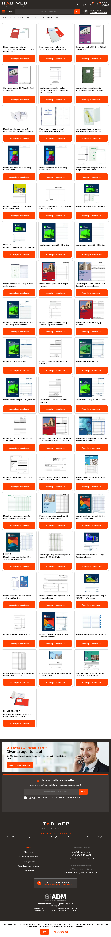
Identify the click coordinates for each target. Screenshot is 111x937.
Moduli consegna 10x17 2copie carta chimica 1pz (17, 207)
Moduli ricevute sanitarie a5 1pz (17, 634)
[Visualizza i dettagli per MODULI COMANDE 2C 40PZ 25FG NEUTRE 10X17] (19, 155)
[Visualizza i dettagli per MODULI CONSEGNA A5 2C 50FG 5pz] (56, 232)
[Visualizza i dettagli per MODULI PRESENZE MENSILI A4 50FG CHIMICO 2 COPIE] (92, 464)
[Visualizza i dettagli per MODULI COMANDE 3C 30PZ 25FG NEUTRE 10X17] (55, 155)
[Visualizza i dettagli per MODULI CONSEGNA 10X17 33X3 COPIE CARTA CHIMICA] (55, 193)
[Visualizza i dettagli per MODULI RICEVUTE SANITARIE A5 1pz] (19, 621)
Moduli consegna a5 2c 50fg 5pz (54, 245)
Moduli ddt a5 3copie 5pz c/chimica (92, 400)
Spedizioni (29, 871)
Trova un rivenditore (98, 13)
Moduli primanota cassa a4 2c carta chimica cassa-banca (16, 517)
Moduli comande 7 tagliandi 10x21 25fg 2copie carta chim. (91, 169)
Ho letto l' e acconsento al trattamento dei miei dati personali (55, 797)
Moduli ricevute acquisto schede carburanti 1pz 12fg (18, 597)
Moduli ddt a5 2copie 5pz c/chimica (19, 400)
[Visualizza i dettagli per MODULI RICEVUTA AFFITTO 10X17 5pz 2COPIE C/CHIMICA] (92, 542)
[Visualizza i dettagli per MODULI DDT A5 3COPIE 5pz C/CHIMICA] (92, 387)
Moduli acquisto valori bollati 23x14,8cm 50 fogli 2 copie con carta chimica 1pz (54, 90)
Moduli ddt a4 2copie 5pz (14, 361)
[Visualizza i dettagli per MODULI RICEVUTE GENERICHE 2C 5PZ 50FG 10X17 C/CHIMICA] (92, 583)
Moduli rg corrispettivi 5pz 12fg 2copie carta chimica (17, 558)
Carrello (105, 2)
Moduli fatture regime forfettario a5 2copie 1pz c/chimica (91, 439)
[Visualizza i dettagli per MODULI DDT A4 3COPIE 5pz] (92, 348)
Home (4, 18)
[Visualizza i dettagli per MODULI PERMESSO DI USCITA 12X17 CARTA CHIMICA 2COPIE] (55, 464)
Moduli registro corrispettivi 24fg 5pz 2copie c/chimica (90, 517)
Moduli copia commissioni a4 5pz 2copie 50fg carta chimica (18, 323)
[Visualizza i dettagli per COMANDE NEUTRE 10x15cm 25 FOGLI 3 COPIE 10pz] (19, 75)
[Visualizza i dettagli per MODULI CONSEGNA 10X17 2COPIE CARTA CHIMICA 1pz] (19, 193)
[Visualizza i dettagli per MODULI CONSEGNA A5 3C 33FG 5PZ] (92, 232)
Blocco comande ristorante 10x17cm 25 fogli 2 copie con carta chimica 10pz (18, 49)
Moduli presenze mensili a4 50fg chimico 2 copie (90, 478)
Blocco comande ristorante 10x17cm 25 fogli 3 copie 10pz (52, 48)
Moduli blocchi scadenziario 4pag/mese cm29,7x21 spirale (89, 89)
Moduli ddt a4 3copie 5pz (87, 361)
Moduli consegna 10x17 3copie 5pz (91, 206)
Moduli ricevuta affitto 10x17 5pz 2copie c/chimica (90, 556)
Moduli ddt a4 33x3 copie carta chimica (53, 362)
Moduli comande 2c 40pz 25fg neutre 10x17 (17, 169)
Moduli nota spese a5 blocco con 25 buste (18, 478)
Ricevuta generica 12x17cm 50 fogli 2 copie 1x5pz (55, 674)
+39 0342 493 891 (81, 855)
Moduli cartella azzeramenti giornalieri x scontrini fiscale (88, 130)
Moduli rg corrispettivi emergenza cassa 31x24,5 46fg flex (55, 556)
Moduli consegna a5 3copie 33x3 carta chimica (18, 285)
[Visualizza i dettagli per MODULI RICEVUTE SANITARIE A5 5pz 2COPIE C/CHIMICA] (55, 621)
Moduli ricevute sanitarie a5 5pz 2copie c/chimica (53, 635)
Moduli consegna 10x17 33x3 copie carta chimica (55, 207)
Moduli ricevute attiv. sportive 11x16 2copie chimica (54, 597)
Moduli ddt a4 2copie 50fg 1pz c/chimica (89, 323)
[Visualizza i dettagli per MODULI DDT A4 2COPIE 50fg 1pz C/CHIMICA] (92, 309)
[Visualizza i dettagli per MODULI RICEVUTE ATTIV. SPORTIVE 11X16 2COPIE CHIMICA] (55, 583)
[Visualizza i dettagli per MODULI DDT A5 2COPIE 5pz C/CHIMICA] (19, 387)
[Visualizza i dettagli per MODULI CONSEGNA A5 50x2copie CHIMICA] (55, 271)
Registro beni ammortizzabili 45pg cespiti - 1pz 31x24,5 (18, 674)
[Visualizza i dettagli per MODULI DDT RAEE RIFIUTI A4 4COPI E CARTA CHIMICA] (19, 425)
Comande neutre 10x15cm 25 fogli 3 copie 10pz (18, 89)
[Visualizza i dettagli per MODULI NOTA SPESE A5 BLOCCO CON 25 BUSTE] (19, 464)
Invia (83, 792)
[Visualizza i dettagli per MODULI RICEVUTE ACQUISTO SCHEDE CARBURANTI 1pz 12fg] (19, 583)
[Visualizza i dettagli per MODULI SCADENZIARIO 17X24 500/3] (92, 621)
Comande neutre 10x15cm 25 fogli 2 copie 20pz (91, 48)
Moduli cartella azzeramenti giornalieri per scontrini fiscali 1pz (18, 130)
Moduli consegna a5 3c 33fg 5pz (90, 245)
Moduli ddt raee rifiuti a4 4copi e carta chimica (17, 439)
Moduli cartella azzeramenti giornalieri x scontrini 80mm (51, 130)
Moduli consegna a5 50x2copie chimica (53, 285)
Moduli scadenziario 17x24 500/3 (91, 634)
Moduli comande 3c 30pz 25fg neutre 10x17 (53, 169)
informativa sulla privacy (44, 797)
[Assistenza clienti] (78, 4)
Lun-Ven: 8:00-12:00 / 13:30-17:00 (81, 859)
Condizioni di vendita (28, 866)
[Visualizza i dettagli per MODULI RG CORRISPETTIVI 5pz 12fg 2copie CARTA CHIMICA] (19, 542)
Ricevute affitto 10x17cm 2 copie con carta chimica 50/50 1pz (90, 674)
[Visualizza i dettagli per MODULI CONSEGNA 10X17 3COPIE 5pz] (92, 193)
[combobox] (47, 11)
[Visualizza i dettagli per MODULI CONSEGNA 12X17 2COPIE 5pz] (19, 232)
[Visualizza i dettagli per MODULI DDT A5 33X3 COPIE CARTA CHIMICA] (56, 387)
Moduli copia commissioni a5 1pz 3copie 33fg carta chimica (54, 323)
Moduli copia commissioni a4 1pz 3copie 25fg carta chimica (90, 285)
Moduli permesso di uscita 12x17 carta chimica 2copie (53, 478)
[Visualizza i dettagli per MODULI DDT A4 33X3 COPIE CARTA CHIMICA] (55, 348)
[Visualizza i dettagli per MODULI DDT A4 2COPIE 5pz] (19, 348)
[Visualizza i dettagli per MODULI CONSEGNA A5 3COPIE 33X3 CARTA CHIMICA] (19, 271)
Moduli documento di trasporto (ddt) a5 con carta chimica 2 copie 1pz (55, 439)
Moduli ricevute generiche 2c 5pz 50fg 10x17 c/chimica (91, 597)
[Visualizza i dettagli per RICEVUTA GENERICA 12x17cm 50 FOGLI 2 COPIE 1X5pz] (55, 660)
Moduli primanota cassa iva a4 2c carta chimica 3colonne (54, 517)
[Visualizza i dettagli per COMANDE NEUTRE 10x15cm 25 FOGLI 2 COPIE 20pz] (92, 34)
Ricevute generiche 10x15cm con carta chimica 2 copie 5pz (18, 715)
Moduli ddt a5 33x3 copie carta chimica (53, 401)
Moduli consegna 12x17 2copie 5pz (19, 247)
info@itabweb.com (81, 852)
